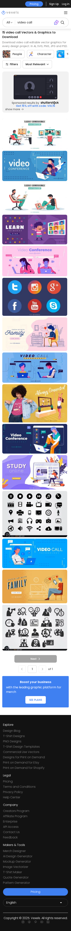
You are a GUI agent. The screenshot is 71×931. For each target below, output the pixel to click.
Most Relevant (35, 64)
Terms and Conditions (19, 787)
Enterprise (10, 821)
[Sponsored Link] (35, 87)
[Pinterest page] (35, 921)
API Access (11, 827)
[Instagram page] (23, 921)
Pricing (8, 781)
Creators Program (16, 811)
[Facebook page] (29, 921)
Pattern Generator (16, 883)
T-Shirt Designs (14, 736)
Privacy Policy (13, 792)
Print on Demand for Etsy (21, 762)
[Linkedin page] (48, 921)
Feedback (10, 837)
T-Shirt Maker (12, 872)
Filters (14, 64)
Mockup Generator (17, 861)
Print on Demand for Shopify (23, 768)
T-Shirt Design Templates (21, 746)
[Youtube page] (41, 921)
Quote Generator (16, 877)
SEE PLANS (35, 700)
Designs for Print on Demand (24, 757)
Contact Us (11, 832)
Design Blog (11, 731)
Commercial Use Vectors (21, 752)
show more (12, 109)
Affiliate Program (15, 816)
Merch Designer (14, 851)
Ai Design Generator (17, 856)
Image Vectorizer (15, 867)
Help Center (11, 797)
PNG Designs (12, 741)
